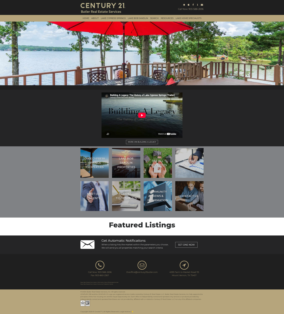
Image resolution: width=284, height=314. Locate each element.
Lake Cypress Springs (113, 18)
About (95, 18)
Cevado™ (98, 312)
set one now (186, 244)
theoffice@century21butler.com (142, 272)
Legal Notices (125, 312)
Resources (167, 18)
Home (86, 18)
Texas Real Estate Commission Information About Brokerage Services (99, 282)
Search (154, 18)
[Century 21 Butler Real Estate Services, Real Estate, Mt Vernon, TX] (86, 308)
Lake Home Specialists (188, 18)
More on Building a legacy (142, 142)
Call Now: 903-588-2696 (191, 9)
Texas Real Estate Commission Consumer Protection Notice (96, 284)
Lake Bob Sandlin (138, 18)
